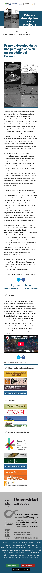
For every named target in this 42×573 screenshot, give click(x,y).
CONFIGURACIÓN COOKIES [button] (21, 570)
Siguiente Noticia (31, 289)
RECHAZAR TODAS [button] (27, 566)
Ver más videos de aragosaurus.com (15, 362)
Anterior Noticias (11, 289)
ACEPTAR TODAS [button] (12, 566)
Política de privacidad (32, 557)
